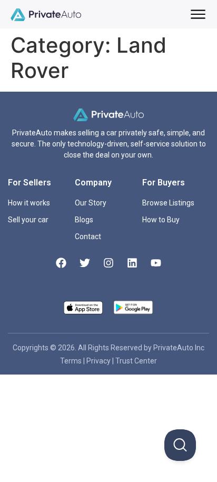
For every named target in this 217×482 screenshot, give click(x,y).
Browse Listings (168, 203)
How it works (29, 203)
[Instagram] (108, 262)
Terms (71, 361)
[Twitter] (84, 262)
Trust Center (136, 361)
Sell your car (28, 219)
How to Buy (161, 219)
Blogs (84, 219)
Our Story (90, 203)
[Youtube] (155, 262)
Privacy (99, 361)
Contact (88, 236)
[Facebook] (61, 262)
